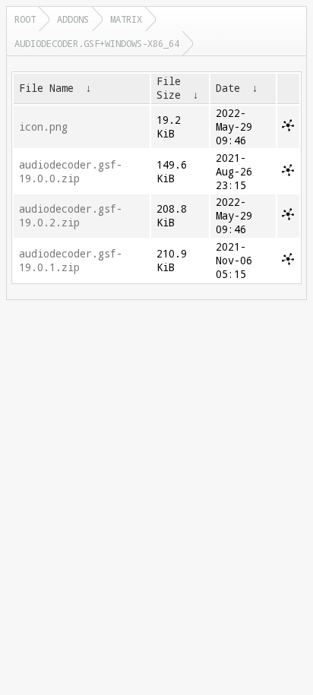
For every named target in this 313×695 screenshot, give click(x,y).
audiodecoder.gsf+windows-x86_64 (96, 43)
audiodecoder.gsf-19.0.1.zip (70, 260)
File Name (46, 88)
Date (228, 88)
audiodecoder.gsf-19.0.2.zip (70, 215)
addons (73, 19)
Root (25, 19)
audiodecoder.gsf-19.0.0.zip (70, 171)
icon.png (43, 127)
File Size (168, 88)
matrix (126, 19)
